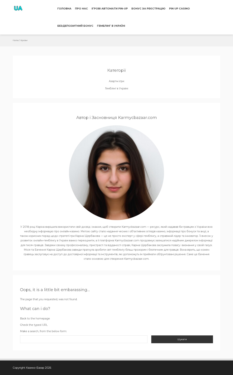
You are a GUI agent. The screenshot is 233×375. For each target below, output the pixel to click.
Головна (64, 8)
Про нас (81, 8)
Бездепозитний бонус (75, 25)
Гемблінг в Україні (111, 25)
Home (16, 40)
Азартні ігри (116, 81)
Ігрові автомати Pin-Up (110, 8)
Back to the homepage (35, 318)
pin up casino (179, 8)
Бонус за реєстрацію (148, 8)
